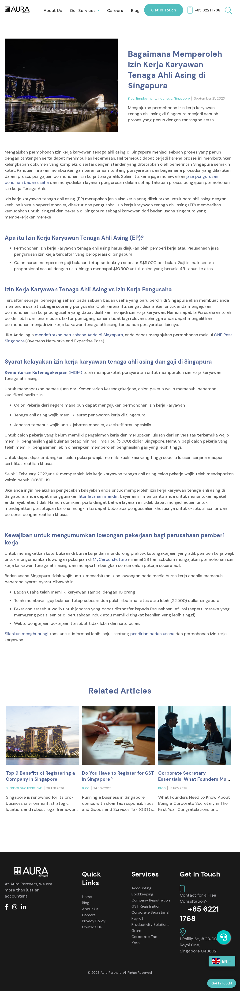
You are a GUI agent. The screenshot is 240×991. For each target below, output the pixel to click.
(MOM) (43, 372)
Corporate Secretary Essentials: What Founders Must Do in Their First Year (194, 779)
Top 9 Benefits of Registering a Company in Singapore (40, 776)
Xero (135, 942)
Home (87, 896)
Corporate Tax (144, 936)
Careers (115, 10)
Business (12, 788)
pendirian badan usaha (152, 634)
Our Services (83, 10)
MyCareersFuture (110, 559)
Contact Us (92, 927)
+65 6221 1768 (207, 10)
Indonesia (165, 98)
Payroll (137, 918)
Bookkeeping (142, 894)
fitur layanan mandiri (98, 496)
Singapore (182, 98)
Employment (146, 98)
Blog (135, 10)
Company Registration (150, 900)
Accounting (141, 888)
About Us (53, 10)
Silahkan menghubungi (26, 634)
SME (39, 788)
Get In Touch (163, 10)
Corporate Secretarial (150, 912)
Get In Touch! (221, 983)
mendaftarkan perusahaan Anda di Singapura (79, 335)
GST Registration (146, 906)
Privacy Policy (93, 921)
